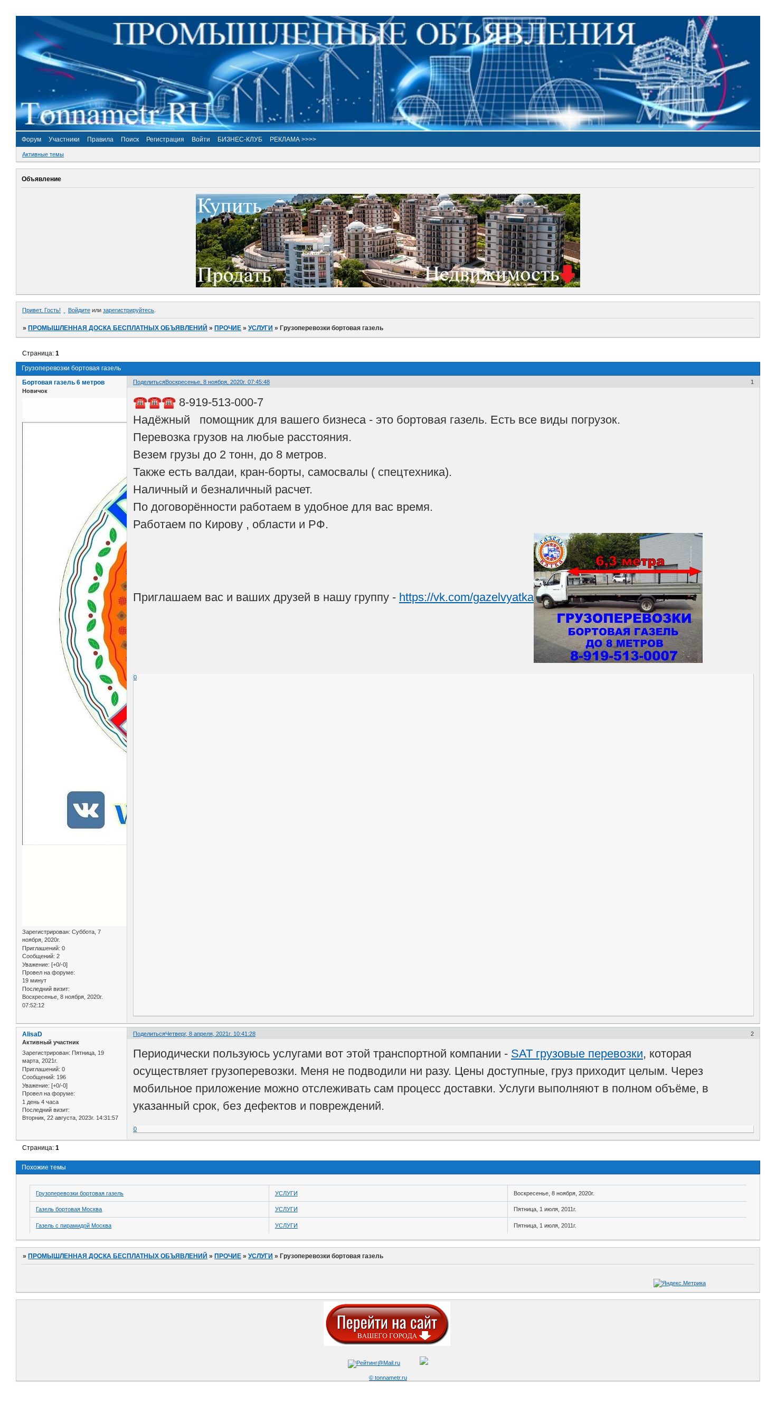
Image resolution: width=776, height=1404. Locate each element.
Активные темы (43, 154)
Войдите (79, 310)
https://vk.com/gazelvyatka (466, 597)
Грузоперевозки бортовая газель (80, 1193)
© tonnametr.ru (388, 1377)
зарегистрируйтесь (128, 310)
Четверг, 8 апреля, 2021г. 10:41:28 (210, 1034)
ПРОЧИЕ (227, 328)
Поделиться (149, 382)
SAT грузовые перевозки (577, 1053)
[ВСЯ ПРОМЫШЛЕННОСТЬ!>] (388, 128)
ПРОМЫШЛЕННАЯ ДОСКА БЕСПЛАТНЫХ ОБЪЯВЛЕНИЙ (117, 328)
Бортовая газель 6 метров (63, 382)
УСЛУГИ (260, 328)
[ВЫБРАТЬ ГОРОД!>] (387, 1344)
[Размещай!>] (388, 285)
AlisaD (32, 1034)
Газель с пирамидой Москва (73, 1225)
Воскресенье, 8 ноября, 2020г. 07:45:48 (217, 382)
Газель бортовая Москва (69, 1209)
